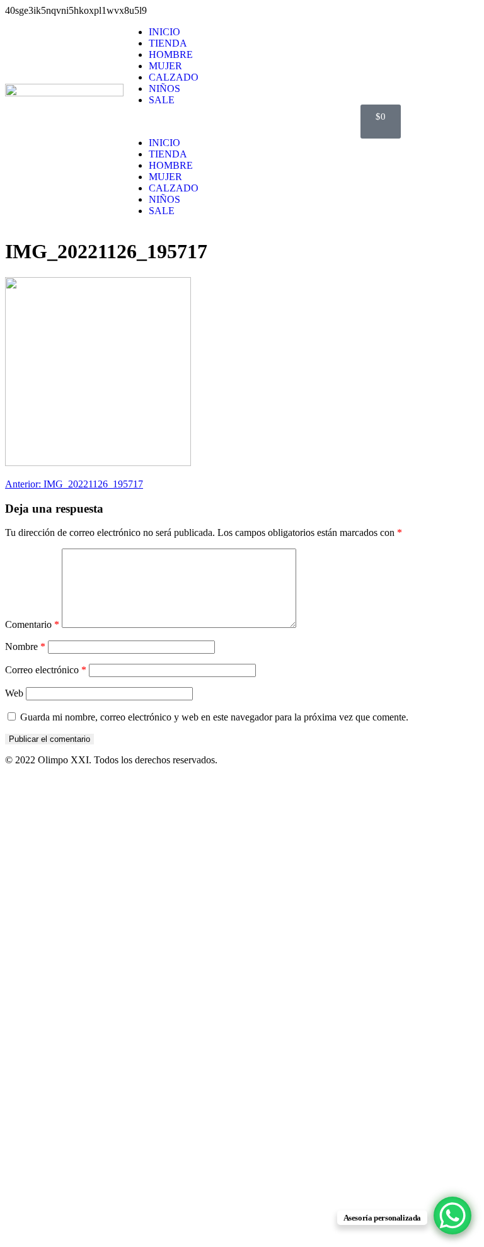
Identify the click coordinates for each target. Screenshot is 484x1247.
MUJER (165, 65)
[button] (242, 121)
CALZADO (174, 77)
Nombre (25, 646)
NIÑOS (164, 88)
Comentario (32, 624)
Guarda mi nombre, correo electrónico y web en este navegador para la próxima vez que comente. (214, 717)
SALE (162, 99)
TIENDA (168, 43)
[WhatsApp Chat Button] (452, 1215)
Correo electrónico (45, 669)
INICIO (164, 31)
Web (14, 693)
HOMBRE (171, 54)
